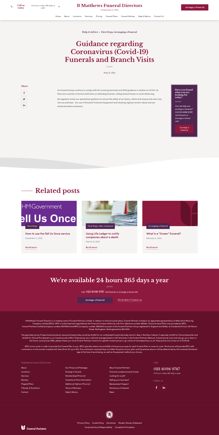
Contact (24, 392)
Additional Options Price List (77, 383)
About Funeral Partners (120, 367)
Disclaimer (111, 422)
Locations (77, 16)
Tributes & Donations (30, 388)
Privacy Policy (83, 422)
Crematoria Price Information (78, 379)
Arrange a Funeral (184, 128)
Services (88, 16)
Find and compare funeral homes (124, 371)
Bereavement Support (119, 383)
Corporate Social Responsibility (98, 427)
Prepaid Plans (27, 383)
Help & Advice (144, 16)
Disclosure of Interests (119, 388)
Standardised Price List (75, 375)
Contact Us (159, 16)
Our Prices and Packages (76, 367)
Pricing (99, 16)
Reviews (24, 379)
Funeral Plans (112, 16)
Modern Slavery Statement (130, 422)
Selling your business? (119, 379)
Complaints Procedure (124, 427)
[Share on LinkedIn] (24, 105)
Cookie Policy (98, 422)
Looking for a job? (117, 375)
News (112, 392)
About (66, 16)
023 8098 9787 (185, 112)
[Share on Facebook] (24, 93)
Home (58, 16)
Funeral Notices (128, 16)
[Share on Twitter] (24, 99)
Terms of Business (73, 388)
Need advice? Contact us (130, 300)
